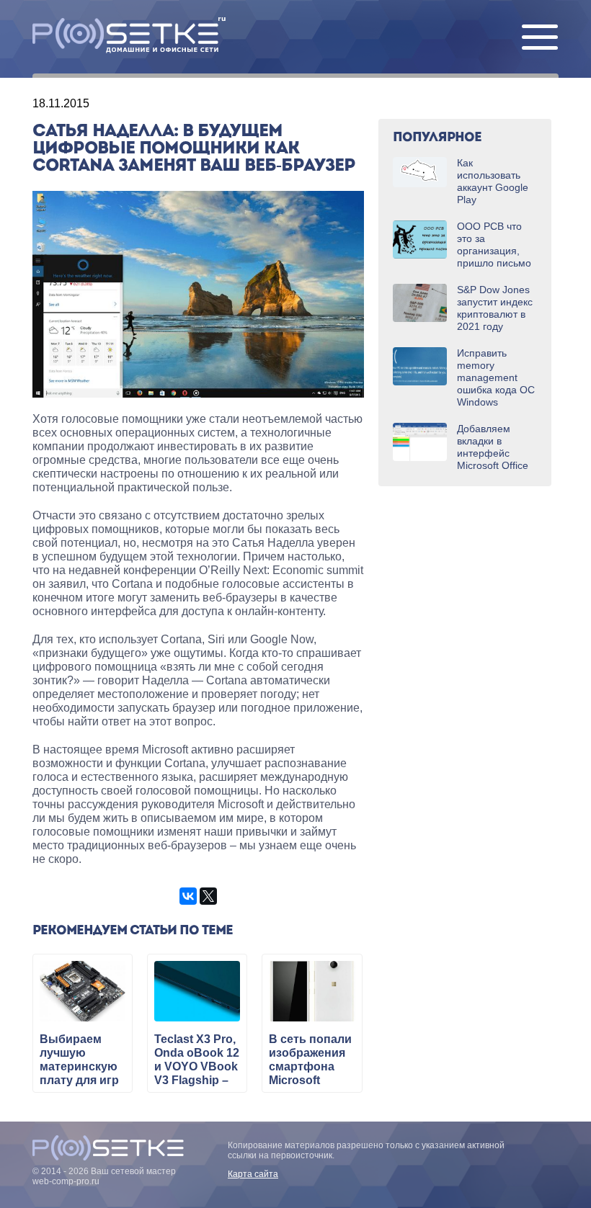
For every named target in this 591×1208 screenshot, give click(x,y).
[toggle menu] (540, 38)
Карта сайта (253, 1174)
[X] (208, 896)
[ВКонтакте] (188, 896)
